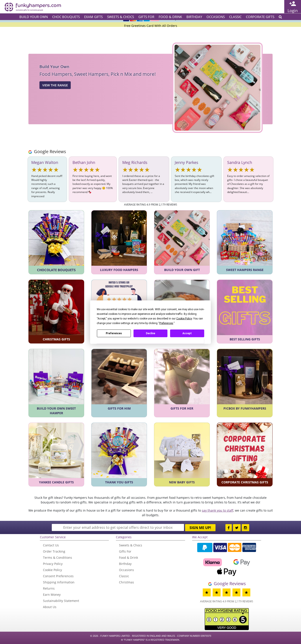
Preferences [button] (166, 323)
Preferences (114, 333)
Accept (187, 333)
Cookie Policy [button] (184, 318)
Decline (150, 333)
